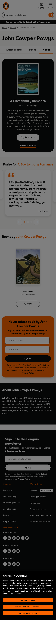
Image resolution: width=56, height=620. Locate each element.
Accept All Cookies (28, 613)
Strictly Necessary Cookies (28, 607)
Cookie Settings (28, 600)
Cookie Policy (15, 593)
